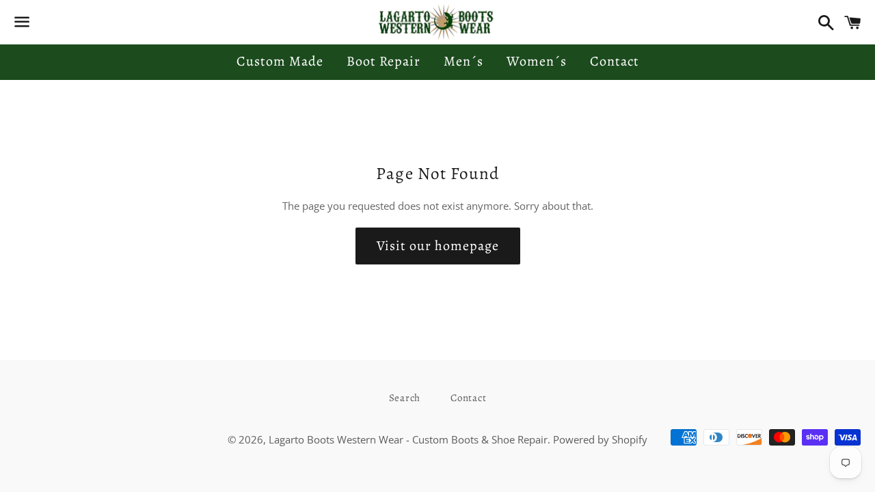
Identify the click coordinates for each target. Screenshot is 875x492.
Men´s (463, 61)
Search (405, 398)
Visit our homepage (438, 245)
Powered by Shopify (600, 439)
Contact (614, 61)
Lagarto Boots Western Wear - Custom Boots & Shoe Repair (408, 439)
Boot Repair (383, 61)
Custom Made (280, 61)
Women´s (537, 61)
